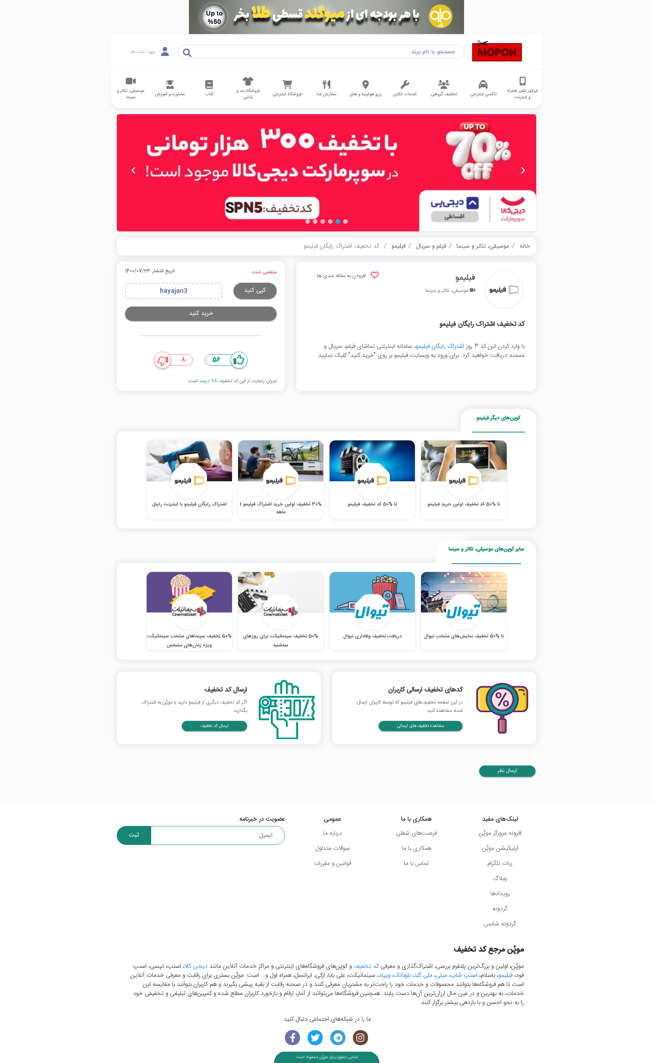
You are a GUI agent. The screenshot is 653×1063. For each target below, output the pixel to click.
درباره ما (332, 833)
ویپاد (384, 975)
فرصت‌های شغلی (416, 833)
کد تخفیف (366, 966)
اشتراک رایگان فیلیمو (440, 346)
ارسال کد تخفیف (214, 726)
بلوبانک (402, 975)
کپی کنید (255, 290)
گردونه (500, 909)
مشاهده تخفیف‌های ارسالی (420, 726)
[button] (345, 221)
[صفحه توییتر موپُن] (315, 1038)
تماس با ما (416, 863)
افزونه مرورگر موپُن (500, 833)
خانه (525, 246)
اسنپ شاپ (463, 975)
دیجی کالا (195, 966)
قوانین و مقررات (332, 863)
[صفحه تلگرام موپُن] (337, 1038)
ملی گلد (423, 975)
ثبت (134, 835)
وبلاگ (500, 879)
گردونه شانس (500, 924)
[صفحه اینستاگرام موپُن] (360, 1038)
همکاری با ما (416, 848)
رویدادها (500, 894)
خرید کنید (201, 313)
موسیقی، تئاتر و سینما (482, 246)
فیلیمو (398, 246)
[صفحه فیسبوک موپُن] (292, 1038)
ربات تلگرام (499, 863)
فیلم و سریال (431, 246)
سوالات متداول (332, 848)
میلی (441, 975)
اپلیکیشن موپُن (500, 848)
